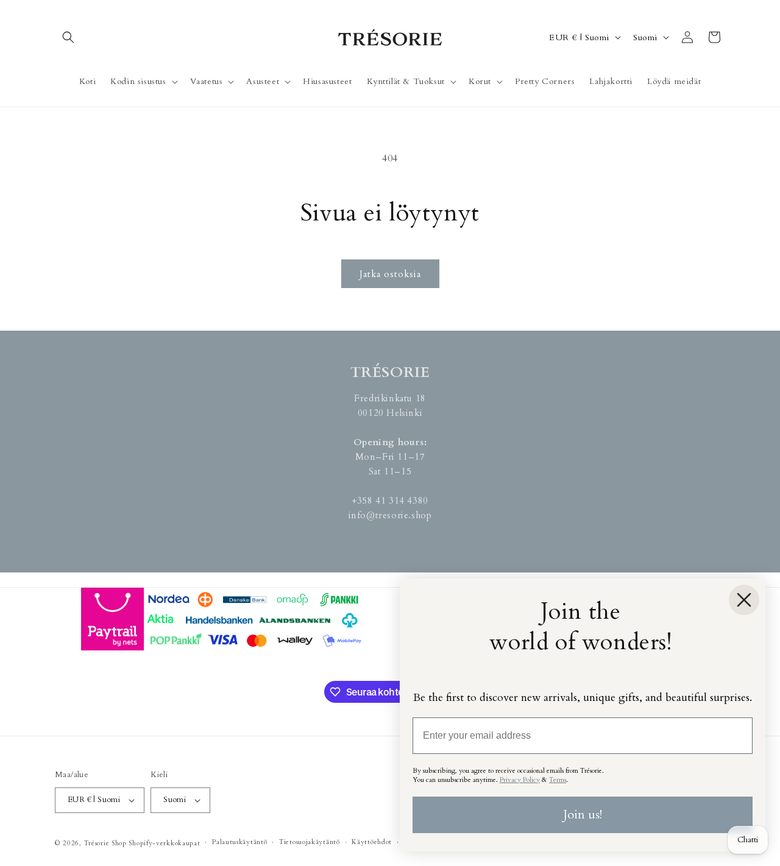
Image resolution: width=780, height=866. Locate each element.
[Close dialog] (744, 600)
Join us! (582, 814)
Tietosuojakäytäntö (309, 842)
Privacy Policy (520, 779)
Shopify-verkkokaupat (164, 843)
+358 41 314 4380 (390, 501)
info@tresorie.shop (390, 515)
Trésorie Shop (105, 843)
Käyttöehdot (372, 842)
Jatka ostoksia (390, 274)
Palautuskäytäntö (239, 842)
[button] (68, 37)
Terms (557, 779)
